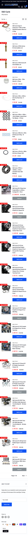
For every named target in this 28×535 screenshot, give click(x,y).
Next (23, 475)
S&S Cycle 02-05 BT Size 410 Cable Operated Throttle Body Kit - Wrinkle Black (19, 423)
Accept (5, 531)
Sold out (19, 198)
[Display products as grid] (25, 19)
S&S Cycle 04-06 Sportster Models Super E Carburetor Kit (19, 442)
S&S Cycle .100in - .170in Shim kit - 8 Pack (18, 80)
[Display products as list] (23, 19)
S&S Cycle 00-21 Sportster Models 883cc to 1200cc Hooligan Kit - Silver (19, 190)
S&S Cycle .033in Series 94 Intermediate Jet (19, 63)
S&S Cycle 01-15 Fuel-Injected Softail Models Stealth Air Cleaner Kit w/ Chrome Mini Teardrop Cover (19, 249)
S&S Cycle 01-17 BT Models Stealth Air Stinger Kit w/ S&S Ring (19, 309)
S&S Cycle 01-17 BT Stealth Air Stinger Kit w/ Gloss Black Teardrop (19, 346)
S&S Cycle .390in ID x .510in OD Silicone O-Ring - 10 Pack (19, 134)
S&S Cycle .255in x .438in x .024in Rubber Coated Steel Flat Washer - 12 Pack (19, 116)
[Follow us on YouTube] (8, 517)
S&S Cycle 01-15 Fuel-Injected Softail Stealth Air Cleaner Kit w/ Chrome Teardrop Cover (19, 270)
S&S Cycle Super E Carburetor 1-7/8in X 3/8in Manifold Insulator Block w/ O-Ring (19, 28)
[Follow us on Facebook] (3, 517)
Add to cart (19, 37)
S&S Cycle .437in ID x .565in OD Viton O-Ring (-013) (19, 152)
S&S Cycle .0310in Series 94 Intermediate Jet (18, 47)
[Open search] (19, 7)
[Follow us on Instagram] (6, 517)
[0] (25, 7)
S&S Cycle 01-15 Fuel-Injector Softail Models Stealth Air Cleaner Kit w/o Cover (19, 290)
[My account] (22, 7)
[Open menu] (2, 4)
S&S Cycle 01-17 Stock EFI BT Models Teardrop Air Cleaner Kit (19, 365)
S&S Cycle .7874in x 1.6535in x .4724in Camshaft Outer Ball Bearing (17, 170)
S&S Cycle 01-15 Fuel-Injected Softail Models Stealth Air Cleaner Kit (18, 208)
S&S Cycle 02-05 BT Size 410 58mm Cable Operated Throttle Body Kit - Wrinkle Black (19, 403)
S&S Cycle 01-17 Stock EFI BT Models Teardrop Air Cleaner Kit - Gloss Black (19, 383)
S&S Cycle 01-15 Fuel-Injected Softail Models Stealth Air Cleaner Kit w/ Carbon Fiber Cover (19, 227)
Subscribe (6, 504)
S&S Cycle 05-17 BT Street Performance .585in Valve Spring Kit (19, 461)
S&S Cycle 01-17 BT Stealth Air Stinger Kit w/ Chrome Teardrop (19, 328)
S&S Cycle (15, 23)
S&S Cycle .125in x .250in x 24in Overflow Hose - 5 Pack (19, 97)
